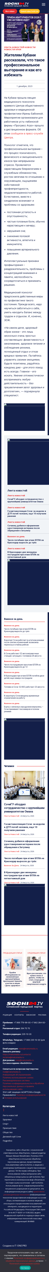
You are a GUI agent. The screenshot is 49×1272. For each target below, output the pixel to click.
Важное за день (16, 536)
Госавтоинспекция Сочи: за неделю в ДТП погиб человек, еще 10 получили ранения (26, 513)
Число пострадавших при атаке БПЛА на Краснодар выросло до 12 (22, 666)
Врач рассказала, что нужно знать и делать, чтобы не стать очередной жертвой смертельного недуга (36, 978)
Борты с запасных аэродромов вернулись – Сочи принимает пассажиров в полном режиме (23, 709)
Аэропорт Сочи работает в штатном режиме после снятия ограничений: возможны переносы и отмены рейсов (24, 642)
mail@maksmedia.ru (12, 1072)
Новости (30, 47)
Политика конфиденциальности (30, 1095)
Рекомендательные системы (16, 1080)
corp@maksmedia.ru (24, 1060)
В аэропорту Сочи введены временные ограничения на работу (21, 697)
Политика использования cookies (18, 1077)
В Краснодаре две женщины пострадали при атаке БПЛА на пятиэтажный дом (23, 554)
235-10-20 (26, 1034)
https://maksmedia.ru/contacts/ (17, 1054)
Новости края (12, 49)
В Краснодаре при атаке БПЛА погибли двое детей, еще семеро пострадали (24, 677)
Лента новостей (14, 47)
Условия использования (15, 1098)
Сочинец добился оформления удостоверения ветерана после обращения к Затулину (23, 528)
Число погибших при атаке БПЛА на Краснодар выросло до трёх (25, 541)
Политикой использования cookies (24, 1263)
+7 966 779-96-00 (22, 1022)
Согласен (25, 1268)
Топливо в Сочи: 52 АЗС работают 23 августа (24, 687)
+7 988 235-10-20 (31, 1040)
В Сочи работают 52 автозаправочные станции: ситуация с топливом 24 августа (22, 654)
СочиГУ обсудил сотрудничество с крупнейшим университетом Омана (25, 500)
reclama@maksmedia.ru (13, 1057)
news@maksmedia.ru (28, 1048)
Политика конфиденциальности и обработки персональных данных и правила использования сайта (23, 1086)
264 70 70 (25, 1028)
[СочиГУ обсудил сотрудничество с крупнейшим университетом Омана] (24, 785)
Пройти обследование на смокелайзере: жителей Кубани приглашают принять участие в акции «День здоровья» (12, 979)
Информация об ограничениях (17, 1074)
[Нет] (45, 1260)
